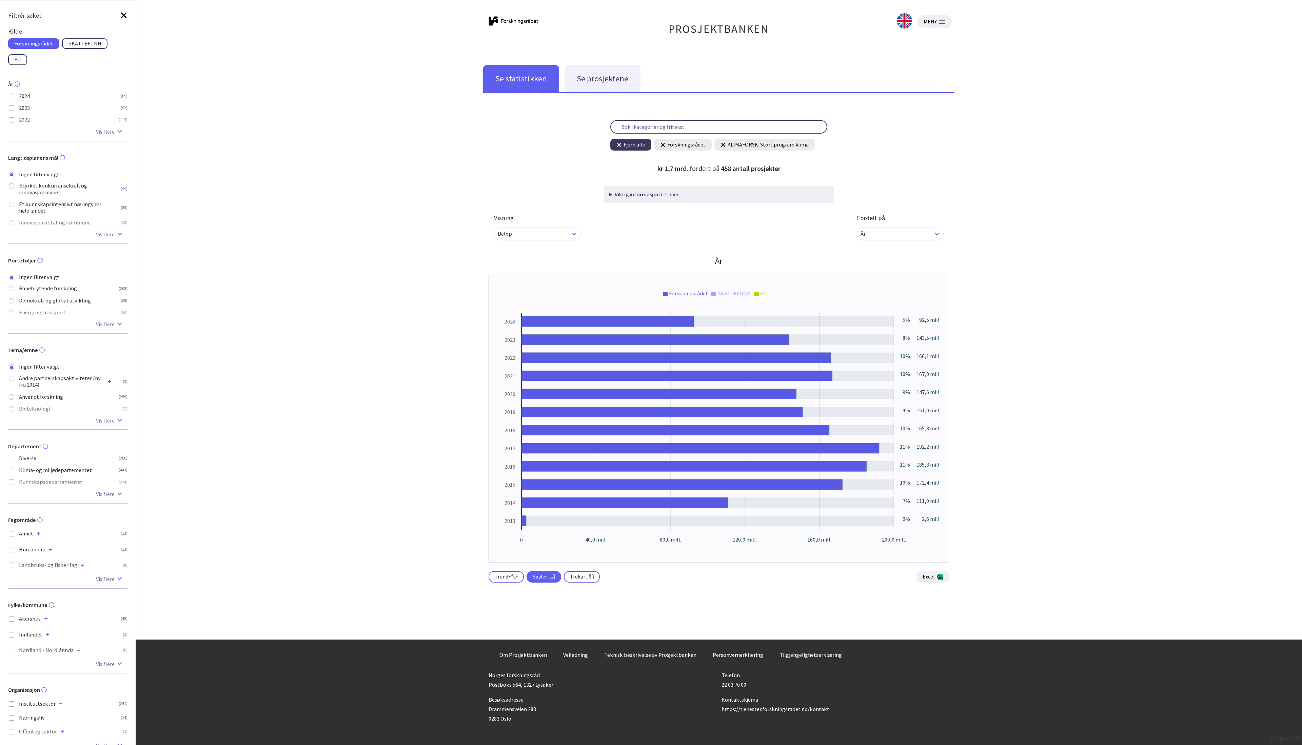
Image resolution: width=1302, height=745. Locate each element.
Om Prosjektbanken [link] (523, 654)
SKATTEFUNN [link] (84, 43)
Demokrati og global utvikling (55, 300)
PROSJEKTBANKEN (719, 29)
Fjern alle (634, 144)
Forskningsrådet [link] (33, 43)
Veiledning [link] (575, 654)
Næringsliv (32, 717)
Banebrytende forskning (48, 288)
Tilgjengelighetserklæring (811, 654)
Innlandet (30, 634)
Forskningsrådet (686, 144)
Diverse (27, 458)
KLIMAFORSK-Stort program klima (768, 144)
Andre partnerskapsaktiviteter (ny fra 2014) (60, 381)
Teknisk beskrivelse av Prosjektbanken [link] (650, 654)
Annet (26, 533)
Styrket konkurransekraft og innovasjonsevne (53, 188)
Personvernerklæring (738, 654)
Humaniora (32, 549)
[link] (904, 21)
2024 (24, 96)
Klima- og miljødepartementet (55, 470)
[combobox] (498, 234)
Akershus (30, 618)
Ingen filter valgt (39, 174)
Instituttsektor (37, 704)
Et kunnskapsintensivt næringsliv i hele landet (60, 207)
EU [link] (17, 59)
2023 (24, 108)
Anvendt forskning (41, 397)
